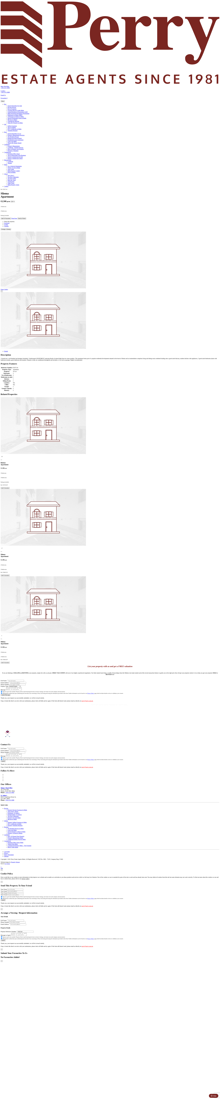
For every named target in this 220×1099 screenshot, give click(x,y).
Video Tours (11, 183)
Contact (6, 186)
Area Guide (11, 169)
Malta (5, 164)
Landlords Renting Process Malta (17, 839)
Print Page (14, 218)
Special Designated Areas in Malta (17, 118)
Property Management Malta (15, 838)
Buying (6, 808)
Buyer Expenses (12, 109)
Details (6, 351)
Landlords (7, 144)
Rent (5, 132)
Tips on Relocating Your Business (17, 155)
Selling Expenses (12, 126)
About (6, 174)
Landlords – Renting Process (15, 147)
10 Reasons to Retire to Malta (16, 116)
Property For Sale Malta (14, 817)
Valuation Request (12, 130)
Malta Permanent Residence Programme (18, 113)
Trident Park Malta (13, 844)
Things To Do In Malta (14, 167)
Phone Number (5, 752)
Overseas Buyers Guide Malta (16, 110)
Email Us (3, 95)
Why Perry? (11, 175)
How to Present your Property (16, 149)
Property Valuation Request (15, 825)
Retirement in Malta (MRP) (15, 115)
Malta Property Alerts (13, 185)
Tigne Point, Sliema (13, 811)
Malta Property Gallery (14, 171)
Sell (5, 124)
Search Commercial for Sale (15, 157)
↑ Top (2, 867)
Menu (2, 101)
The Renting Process (13, 137)
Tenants (10, 163)
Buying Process (12, 107)
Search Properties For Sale (15, 106)
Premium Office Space (14, 154)
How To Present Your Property (16, 836)
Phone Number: (5, 684)
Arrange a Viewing (5, 229)
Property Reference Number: (9, 931)
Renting (6, 827)
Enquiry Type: (5, 686)
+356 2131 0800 (5, 88)
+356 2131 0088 (5, 92)
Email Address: (5, 682)
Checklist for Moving (13, 121)
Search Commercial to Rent (15, 158)
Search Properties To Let (14, 133)
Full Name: (4, 680)
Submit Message (5, 695)
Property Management (14, 146)
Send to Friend (21, 218)
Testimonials (11, 181)
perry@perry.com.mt (87, 701)
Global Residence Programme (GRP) (18, 112)
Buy (5, 104)
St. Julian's (3, 90)
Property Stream (15, 862)
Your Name (4, 889)
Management (7, 160)
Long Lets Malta (12, 141)
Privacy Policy (90, 693)
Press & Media (12, 172)
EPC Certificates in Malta (14, 129)
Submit (3, 761)
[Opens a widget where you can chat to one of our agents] (213, 1096)
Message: (3, 690)
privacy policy (25, 878)
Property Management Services (16, 135)
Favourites (4, 98)
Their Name (4, 893)
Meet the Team (12, 180)
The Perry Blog (12, 178)
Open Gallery (4, 289)
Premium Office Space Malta (15, 842)
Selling (6, 821)
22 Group (7, 863)
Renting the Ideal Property (15, 138)
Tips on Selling (12, 127)
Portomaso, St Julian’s (14, 813)
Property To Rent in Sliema (15, 833)
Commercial (7, 152)
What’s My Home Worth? (15, 143)
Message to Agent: (6, 935)
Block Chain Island (13, 847)
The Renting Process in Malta (16, 828)
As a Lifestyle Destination (15, 166)
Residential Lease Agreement (15, 140)
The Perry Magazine (13, 177)
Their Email (4, 894)
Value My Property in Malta (15, 123)
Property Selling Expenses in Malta (17, 822)
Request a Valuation (13, 150)
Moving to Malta (12, 819)
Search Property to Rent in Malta (16, 831)
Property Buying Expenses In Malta (17, 810)
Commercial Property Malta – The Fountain (19, 845)
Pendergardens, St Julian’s (15, 814)
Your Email (4, 891)
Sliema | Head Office (5, 86)
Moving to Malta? (12, 119)
